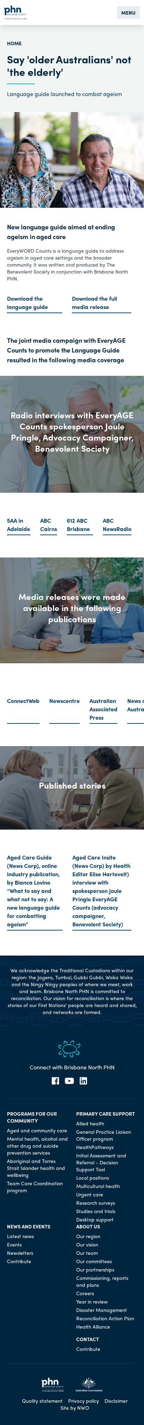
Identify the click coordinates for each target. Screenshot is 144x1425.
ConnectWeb (23, 701)
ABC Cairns (48, 524)
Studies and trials (95, 1211)
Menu (128, 12)
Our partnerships (95, 1269)
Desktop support (95, 1219)
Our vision (87, 1244)
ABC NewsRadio (117, 524)
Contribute (19, 1261)
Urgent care (89, 1194)
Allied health (90, 1123)
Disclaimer (116, 1400)
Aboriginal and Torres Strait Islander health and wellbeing (36, 1167)
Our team (87, 1252)
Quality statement (42, 1400)
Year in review (92, 1301)
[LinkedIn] (83, 1081)
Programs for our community (32, 1117)
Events (14, 1244)
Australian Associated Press (103, 709)
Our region (88, 1236)
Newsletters (20, 1252)
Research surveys (95, 1202)
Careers (85, 1293)
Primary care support (105, 1113)
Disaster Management (101, 1309)
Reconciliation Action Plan (105, 1318)
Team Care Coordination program (35, 1187)
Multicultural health (98, 1185)
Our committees (94, 1261)
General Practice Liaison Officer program (103, 1135)
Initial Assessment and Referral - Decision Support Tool (101, 1162)
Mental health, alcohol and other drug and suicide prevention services (37, 1145)
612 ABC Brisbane (78, 524)
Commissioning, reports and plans (102, 1281)
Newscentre (64, 701)
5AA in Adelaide (18, 524)
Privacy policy (83, 1400)
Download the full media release (94, 302)
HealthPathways (95, 1146)
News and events (28, 1226)
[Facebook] (55, 1081)
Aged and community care (37, 1130)
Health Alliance (93, 1326)
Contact (87, 1339)
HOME (14, 43)
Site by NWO (74, 1407)
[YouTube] (69, 1081)
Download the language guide (27, 302)
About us (88, 1226)
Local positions (92, 1177)
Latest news (20, 1236)
